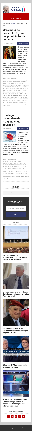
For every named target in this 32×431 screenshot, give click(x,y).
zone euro (6, 178)
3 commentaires (23, 128)
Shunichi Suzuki (14, 176)
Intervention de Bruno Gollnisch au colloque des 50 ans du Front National (15, 257)
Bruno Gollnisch (21, 80)
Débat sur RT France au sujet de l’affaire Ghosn (15, 366)
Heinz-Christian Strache (10, 90)
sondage (21, 102)
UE (25, 102)
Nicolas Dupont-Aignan (12, 99)
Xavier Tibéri (6, 105)
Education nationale (20, 85)
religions (5, 102)
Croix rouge (19, 81)
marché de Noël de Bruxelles (12, 95)
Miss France (18, 97)
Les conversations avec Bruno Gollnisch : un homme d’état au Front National (16, 293)
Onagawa (23, 170)
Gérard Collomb (8, 88)
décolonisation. (12, 83)
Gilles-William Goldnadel (21, 88)
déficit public (21, 164)
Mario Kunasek (9, 97)
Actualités (14, 78)
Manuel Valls (24, 93)
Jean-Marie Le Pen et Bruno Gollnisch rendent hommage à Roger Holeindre (15, 330)
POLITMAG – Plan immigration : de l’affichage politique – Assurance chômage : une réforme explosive (16, 402)
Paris (6, 100)
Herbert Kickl (22, 90)
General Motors (22, 87)
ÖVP (4, 100)
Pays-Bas (24, 100)
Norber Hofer (23, 99)
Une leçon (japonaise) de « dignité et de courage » (11, 119)
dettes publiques (12, 168)
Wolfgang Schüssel (19, 104)
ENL (28, 85)
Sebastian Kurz (13, 102)
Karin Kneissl (14, 92)
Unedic (27, 176)
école (11, 85)
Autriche (12, 80)
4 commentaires (23, 43)
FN (3, 87)
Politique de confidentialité (16, 428)
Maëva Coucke (15, 93)
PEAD (23, 171)
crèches (5, 81)
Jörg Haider (6, 92)
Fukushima (13, 170)
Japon (18, 170)
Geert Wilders (11, 87)
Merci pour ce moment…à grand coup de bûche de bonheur (14, 34)
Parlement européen (15, 100)
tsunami (21, 176)
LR (9, 93)
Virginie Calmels (8, 104)
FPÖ (6, 87)
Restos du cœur (16, 175)
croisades (11, 81)
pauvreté (19, 171)
